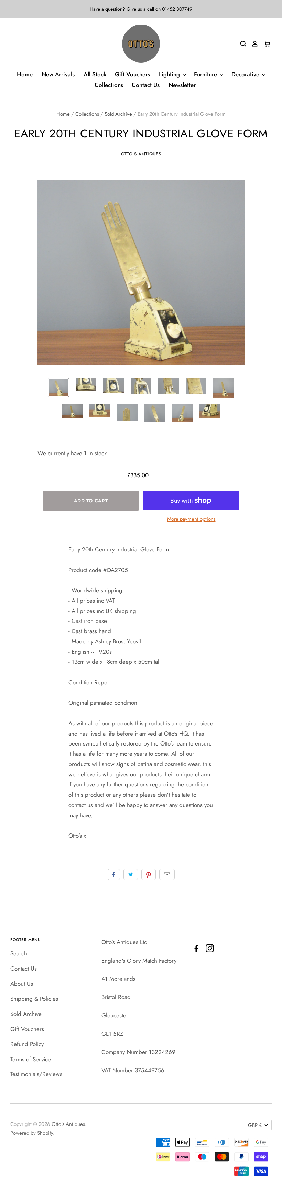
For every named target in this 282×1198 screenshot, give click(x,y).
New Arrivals (58, 74)
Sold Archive (118, 114)
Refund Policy (27, 1044)
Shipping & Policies (34, 999)
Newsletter (182, 85)
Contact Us (146, 85)
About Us (21, 983)
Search (18, 953)
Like (114, 874)
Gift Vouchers (132, 74)
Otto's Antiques (141, 153)
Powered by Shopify (31, 1133)
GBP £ (255, 1125)
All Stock (95, 74)
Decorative (246, 74)
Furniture (206, 74)
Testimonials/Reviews (36, 1074)
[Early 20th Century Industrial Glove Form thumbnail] (58, 387)
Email (167, 874)
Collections (109, 85)
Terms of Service (30, 1059)
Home (25, 74)
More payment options (191, 519)
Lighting (170, 74)
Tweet (130, 874)
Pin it (148, 874)
